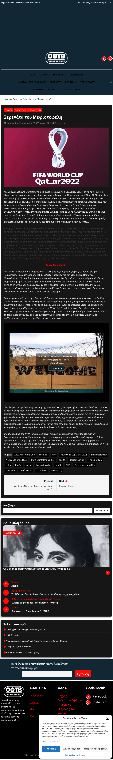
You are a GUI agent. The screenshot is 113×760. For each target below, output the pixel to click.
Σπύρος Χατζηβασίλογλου (19, 123)
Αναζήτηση (9, 505)
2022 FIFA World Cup (24, 454)
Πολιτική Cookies (71, 755)
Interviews (76, 74)
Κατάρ (18, 465)
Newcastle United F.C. (16, 460)
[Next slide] (110, 2)
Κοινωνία (38, 89)
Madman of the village (32, 82)
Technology (87, 82)
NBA (31, 709)
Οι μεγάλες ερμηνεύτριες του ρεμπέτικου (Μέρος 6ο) (37, 568)
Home (7, 99)
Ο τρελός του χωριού (66, 711)
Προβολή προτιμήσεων (95, 748)
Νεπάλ (58, 465)
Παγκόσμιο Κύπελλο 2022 (28, 110)
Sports (69, 82)
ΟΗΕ (68, 465)
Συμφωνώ (56, 368)
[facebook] (104, 58)
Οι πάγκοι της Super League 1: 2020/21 (31, 611)
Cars (32, 74)
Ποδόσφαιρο (26, 470)
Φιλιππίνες (56, 470)
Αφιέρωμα (13, 533)
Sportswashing (76, 460)
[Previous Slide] (106, 2)
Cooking (44, 74)
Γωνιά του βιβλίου (28, 599)
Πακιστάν (10, 470)
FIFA (54, 454)
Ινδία (8, 465)
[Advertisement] (56, 30)
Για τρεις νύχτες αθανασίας (91, 3)
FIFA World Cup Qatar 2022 (73, 454)
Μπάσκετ (34, 702)
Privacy (82, 755)
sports (62, 460)
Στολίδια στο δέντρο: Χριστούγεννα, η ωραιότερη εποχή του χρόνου (45, 594)
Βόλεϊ (32, 716)
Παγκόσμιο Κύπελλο (85, 465)
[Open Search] (111, 82)
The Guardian (95, 460)
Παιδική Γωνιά (45, 599)
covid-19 (43, 454)
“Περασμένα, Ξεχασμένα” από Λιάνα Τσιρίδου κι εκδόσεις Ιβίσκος (36, 641)
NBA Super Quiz (13, 635)
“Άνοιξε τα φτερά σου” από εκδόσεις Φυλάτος (34, 602)
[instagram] (110, 58)
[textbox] (56, 243)
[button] (107, 718)
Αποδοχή (51, 748)
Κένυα (29, 465)
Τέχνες (52, 89)
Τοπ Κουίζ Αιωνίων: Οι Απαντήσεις (22, 652)
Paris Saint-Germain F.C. (43, 460)
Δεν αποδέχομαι (71, 748)
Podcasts (55, 82)
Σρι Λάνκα (41, 470)
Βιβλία (14, 599)
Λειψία (14, 586)
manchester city (99, 454)
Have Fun (58, 74)
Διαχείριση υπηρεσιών (51, 741)
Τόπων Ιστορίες (71, 89)
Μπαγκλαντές (43, 465)
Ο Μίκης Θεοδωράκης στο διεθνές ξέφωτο (26, 629)
